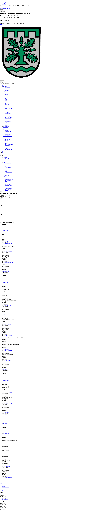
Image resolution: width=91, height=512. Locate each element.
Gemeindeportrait (5, 86)
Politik (4, 91)
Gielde (5, 98)
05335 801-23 (6, 303)
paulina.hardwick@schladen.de (8, 403)
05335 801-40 (6, 271)
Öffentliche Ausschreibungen (8, 114)
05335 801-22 (6, 369)
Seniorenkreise (6, 147)
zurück (1, 483)
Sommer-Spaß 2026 (7, 139)
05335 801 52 (6, 293)
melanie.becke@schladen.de (7, 251)
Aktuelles (4, 111)
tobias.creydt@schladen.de (7, 335)
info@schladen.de (5, 499)
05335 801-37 (6, 358)
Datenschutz (3, 486)
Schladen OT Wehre (8, 102)
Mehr (1, 24)
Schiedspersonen (7, 90)
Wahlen (5, 95)
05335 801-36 (6, 433)
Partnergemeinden (7, 104)
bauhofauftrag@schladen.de (7, 243)
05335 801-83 (6, 230)
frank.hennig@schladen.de (7, 414)
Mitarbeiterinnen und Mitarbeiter (9, 108)
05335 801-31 (6, 423)
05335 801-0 (4, 497)
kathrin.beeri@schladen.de (7, 273)
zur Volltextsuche (4, 4)
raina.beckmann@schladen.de (8, 262)
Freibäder (6, 122)
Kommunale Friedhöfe (7, 116)
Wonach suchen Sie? (3, 83)
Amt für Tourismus (5, 127)
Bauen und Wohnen (5, 140)
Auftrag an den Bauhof (7, 106)
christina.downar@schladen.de (8, 371)
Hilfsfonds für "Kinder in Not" (8, 149)
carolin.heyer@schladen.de (7, 445)
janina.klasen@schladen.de (7, 477)
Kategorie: (1, 196)
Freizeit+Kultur (3, 119)
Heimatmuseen (6, 125)
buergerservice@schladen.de (7, 314)
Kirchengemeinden (7, 88)
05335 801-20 (6, 475)
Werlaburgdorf (6, 103)
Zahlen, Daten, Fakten (7, 87)
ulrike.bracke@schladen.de (7, 294)
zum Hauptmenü (4, 1)
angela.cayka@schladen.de (7, 324)
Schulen (4, 132)
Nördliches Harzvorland (6, 126)
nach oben (1, 484)
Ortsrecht (6, 181)
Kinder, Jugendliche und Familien (7, 136)
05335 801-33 (6, 380)
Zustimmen (2, 10)
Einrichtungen (6, 130)
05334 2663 (5, 241)
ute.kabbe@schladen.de (7, 466)
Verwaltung (4, 105)
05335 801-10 (6, 333)
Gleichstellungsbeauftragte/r (8, 93)
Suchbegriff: (1, 195)
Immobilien (6, 143)
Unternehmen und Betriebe (8, 118)
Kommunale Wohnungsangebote (9, 144)
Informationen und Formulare (8, 131)
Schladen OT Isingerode (9, 101)
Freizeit (4, 120)
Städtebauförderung (7, 145)
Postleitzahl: (1, 197)
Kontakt (3, 488)
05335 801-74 (6, 401)
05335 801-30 (6, 349)
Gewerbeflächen (7, 142)
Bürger (2, 85)
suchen (1, 198)
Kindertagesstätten (5, 129)
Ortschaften (4, 97)
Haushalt (6, 110)
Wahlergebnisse (8, 168)
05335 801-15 (6, 444)
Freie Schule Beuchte (7, 133)
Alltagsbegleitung (7, 146)
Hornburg (6, 99)
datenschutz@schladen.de (7, 350)
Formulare (6, 107)
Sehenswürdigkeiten (7, 123)
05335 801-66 (6, 260)
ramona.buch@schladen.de (7, 305)
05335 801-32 (6, 412)
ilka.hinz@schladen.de (7, 455)
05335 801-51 (6, 454)
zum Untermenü (4, 2)
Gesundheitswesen (5, 150)
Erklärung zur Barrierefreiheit (5, 487)
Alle (2, 220)
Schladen (6, 100)
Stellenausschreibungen (8, 113)
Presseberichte (6, 186)
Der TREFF (6, 137)
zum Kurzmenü (4, 3)
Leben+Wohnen (4, 128)
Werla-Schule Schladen (8, 134)
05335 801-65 (6, 464)
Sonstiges (4, 115)
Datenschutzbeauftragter (8, 109)
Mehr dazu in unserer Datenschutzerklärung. (5, 8)
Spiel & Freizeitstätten (7, 138)
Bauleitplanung (6, 141)
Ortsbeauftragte (6, 94)
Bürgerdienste (6, 177)
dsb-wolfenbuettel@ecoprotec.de (8, 342)
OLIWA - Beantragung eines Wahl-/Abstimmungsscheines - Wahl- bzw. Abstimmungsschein (11, 18)
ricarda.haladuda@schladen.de (8, 392)
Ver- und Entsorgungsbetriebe (8, 117)
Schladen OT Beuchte (9, 172)
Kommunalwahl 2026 (8, 96)
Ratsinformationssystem (8, 92)
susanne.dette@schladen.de (7, 360)
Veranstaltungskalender (8, 121)
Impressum (3, 489)
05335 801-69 (6, 282)
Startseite (3, 151)
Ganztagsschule (7, 135)
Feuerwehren (6, 159)
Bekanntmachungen (7, 112)
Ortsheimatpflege (7, 89)
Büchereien (6, 124)
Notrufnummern (6, 190)
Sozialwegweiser (7, 148)
